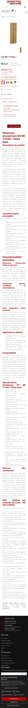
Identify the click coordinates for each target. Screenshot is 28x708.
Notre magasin (6, 108)
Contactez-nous (5, 655)
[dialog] (14, 691)
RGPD (2, 650)
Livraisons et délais (5, 640)
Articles (3, 16)
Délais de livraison (7, 111)
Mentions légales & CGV (7, 643)
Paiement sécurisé (5, 645)
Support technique (5, 658)
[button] (14, 705)
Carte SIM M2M (4, 665)
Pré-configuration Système (7, 662)
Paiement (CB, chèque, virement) (11, 109)
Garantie (3, 648)
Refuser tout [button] (14, 702)
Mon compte (4, 638)
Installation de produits (6, 660)
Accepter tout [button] (14, 698)
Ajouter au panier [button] (8, 77)
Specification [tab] (14, 126)
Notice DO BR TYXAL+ (7, 99)
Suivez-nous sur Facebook (9, 116)
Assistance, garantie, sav (9, 114)
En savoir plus (13, 685)
